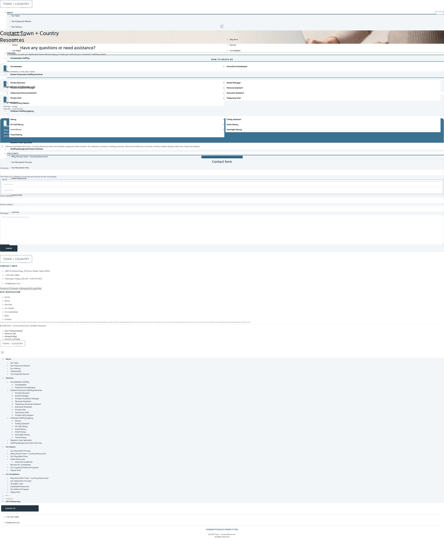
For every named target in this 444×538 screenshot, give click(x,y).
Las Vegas (249, 322)
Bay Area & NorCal (13, 322)
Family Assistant (234, 119)
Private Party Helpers (19, 103)
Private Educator (17, 83)
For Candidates (12, 474)
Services (9, 378)
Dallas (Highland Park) (223, 322)
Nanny (13, 119)
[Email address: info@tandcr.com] (5, 83)
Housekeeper (16, 66)
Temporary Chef (234, 98)
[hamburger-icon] (440, 13)
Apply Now (15, 492)
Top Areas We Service (19, 374)
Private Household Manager (22, 88)
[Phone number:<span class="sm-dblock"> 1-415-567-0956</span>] (5, 68)
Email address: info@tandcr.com (19, 86)
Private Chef (15, 98)
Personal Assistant (235, 88)
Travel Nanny (16, 134)
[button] (12, 275)
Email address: (6, 196)
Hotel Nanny (16, 129)
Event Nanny (232, 124)
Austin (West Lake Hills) (213, 322)
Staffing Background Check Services (26, 443)
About (10, 12)
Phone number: (7, 204)
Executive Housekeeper (237, 66)
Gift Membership (13, 501)
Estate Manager (234, 83)
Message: (4, 213)
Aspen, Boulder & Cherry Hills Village (237, 322)
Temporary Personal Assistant (23, 93)
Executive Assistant (235, 93)
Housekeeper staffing (19, 58)
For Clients (12, 153)
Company (4, 168)
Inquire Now (15, 470)
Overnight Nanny (234, 129)
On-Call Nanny (16, 124)
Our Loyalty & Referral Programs (24, 467)
